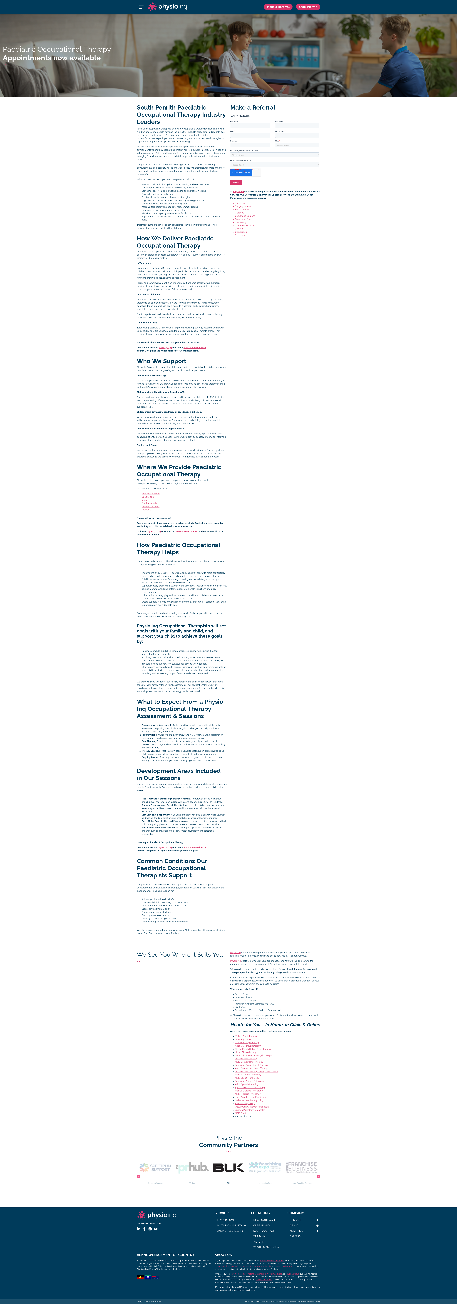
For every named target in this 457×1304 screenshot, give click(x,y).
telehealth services (264, 1280)
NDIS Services (242, 1113)
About (294, 1225)
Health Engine (265, 1183)
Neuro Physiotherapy (245, 1052)
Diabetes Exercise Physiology (250, 1100)
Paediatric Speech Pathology (249, 1081)
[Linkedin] (138, 1229)
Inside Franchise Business (228, 1183)
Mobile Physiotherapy (246, 1036)
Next (318, 1176)
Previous (138, 1176)
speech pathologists (284, 1266)
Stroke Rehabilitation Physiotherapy (253, 1049)
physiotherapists (222, 1266)
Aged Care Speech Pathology (250, 1087)
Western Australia (150, 506)
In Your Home (226, 1220)
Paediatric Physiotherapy (247, 1042)
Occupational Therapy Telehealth (252, 1107)
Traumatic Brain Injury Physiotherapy (253, 1055)
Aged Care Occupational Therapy (252, 1068)
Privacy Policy (249, 1301)
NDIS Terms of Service (275, 1301)
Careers (295, 1236)
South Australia (149, 503)
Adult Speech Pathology (247, 1084)
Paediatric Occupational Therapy (251, 1065)
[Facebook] (144, 1229)
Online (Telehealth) (230, 1231)
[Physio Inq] (167, 6)
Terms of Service (261, 1301)
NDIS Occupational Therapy (249, 1062)
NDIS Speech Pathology (247, 1078)
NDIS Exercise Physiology (248, 1094)
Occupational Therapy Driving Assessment (256, 1071)
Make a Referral (278, 6)
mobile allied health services (272, 1261)
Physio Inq (238, 191)
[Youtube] (156, 1229)
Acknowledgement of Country (310, 1301)
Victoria (145, 500)
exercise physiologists (261, 1266)
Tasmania (146, 510)
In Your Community (229, 1225)
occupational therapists (240, 1266)
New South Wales (151, 494)
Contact (295, 1220)
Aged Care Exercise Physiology (250, 1097)
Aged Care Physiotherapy (248, 1046)
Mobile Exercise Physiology (249, 1091)
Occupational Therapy (246, 1059)
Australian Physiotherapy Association (301, 1183)
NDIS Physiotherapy (245, 1039)
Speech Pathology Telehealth (250, 1110)
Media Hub (296, 1231)
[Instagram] (150, 1229)
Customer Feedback (292, 1301)
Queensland (148, 497)
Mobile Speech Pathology (248, 1075)
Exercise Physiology (245, 1103)
